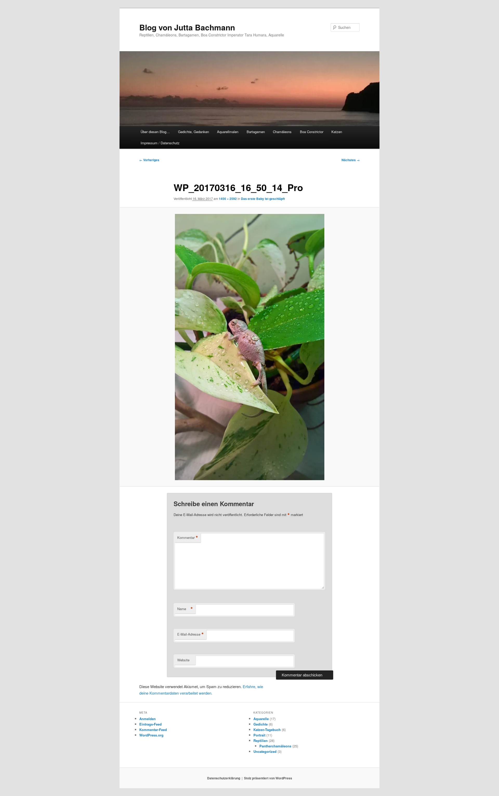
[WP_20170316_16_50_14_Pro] (249, 347)
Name (185, 609)
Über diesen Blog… (155, 131)
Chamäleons (282, 131)
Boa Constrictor (311, 131)
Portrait (259, 735)
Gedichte (260, 724)
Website (183, 659)
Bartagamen (256, 131)
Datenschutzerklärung (223, 778)
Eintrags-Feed (150, 724)
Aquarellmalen (227, 131)
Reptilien (260, 740)
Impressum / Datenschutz (160, 142)
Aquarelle (261, 718)
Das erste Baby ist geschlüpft (263, 198)
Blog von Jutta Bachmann (187, 27)
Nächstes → (351, 160)
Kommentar (187, 537)
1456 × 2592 (228, 198)
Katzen (336, 131)
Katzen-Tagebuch (267, 729)
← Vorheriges (149, 160)
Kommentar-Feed (153, 729)
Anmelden (147, 718)
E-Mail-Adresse (190, 634)
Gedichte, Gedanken (193, 131)
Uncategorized (265, 751)
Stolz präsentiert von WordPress (268, 778)
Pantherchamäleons (275, 745)
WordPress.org (151, 735)
